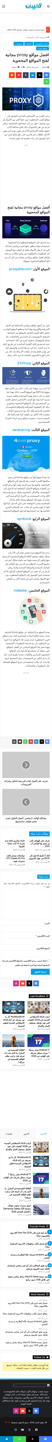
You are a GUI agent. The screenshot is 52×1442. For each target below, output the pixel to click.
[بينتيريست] (31, 741)
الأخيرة (43, 1133)
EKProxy (24, 363)
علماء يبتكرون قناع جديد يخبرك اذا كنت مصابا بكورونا (15, 843)
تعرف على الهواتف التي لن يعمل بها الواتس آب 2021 (40, 843)
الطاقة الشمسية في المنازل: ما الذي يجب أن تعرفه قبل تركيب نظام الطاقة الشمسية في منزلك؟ (14, 1056)
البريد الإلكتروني (43, 936)
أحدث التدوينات (32, 37)
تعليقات (8, 1133)
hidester (21, 590)
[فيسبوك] (47, 741)
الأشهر (26, 1133)
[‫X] (42, 741)
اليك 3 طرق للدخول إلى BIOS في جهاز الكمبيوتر (39, 857)
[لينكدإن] (36, 741)
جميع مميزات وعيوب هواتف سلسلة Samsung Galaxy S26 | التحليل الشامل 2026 (17, 1208)
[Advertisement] (25, 19)
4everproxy (21, 430)
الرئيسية (43, 37)
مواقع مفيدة (42, 48)
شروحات (18, 44)
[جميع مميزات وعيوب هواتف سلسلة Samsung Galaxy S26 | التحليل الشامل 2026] (41, 1209)
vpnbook (24, 519)
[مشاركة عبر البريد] (20, 741)
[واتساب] (25, 741)
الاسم (47, 923)
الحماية (28, 44)
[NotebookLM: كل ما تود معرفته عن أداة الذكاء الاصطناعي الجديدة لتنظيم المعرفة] (13, 1007)
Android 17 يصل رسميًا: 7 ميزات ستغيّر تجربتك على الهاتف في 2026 (39, 1053)
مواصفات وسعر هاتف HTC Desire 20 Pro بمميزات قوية (15, 858)
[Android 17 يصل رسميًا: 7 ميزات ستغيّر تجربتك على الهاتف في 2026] (38, 1040)
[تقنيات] (33, 6)
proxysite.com (20, 269)
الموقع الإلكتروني (43, 948)
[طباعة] (14, 741)
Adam (44, 67)
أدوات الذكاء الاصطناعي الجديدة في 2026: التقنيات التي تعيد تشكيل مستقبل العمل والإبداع (17, 1146)
